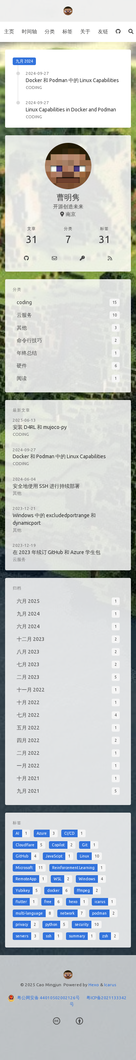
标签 (67, 31)
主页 (9, 31)
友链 (103, 31)
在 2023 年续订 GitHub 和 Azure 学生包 (56, 552)
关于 (85, 31)
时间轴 (29, 31)
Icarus (110, 984)
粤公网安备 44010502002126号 (51, 997)
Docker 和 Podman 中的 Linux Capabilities (72, 80)
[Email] (55, 258)
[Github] (27, 258)
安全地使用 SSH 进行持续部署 (46, 486)
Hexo (93, 984)
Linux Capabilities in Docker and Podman (71, 109)
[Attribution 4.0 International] (79, 1021)
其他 (17, 493)
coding (34, 87)
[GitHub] (118, 32)
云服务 (19, 559)
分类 (50, 31)
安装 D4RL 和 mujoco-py (40, 427)
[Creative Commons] (56, 1021)
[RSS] (109, 258)
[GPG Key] (82, 258)
